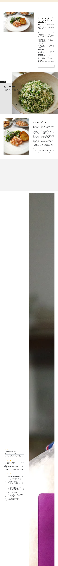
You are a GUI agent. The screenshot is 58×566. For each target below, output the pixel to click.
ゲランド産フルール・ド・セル (11, 456)
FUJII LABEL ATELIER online (43, 16)
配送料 (43, 61)
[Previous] (1, 82)
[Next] (4, 82)
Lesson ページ (16, 466)
